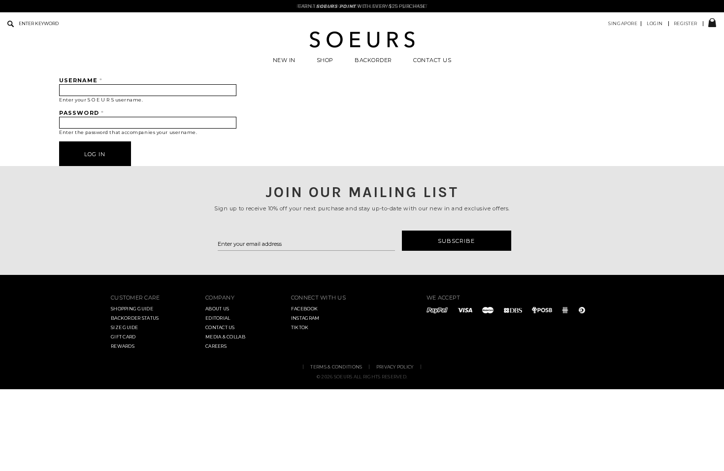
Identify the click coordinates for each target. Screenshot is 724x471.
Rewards (122, 346)
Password (81, 112)
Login (655, 23)
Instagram (305, 318)
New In (284, 60)
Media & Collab (225, 336)
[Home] (362, 46)
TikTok (300, 327)
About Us (217, 308)
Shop (325, 60)
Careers (216, 346)
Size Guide (124, 327)
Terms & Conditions (336, 367)
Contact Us (432, 60)
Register (685, 23)
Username (80, 80)
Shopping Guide (132, 308)
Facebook (304, 308)
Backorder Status (135, 318)
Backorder (373, 60)
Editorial (217, 318)
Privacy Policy (395, 367)
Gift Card (123, 336)
